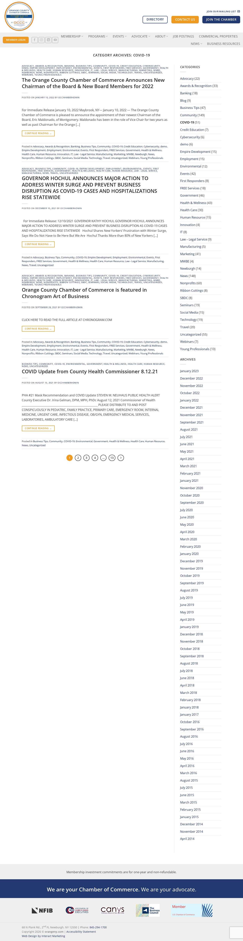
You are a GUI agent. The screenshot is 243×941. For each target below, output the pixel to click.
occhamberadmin (69, 97)
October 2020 (190, 495)
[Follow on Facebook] (35, 40)
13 (112, 458)
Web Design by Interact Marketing (43, 936)
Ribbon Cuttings (70, 72)
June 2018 (187, 678)
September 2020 (192, 503)
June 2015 (187, 795)
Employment (64, 67)
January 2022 (189, 400)
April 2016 (187, 766)
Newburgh (28, 72)
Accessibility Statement (81, 931)
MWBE (156, 70)
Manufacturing (128, 70)
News (195, 44)
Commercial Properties (218, 36)
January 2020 (189, 554)
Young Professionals (48, 74)
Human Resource (63, 70)
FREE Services (133, 67)
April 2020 (187, 532)
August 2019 (189, 590)
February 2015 (190, 809)
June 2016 (187, 751)
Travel (138, 72)
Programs (96, 36)
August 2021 (189, 429)
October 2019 (190, 576)
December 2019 (191, 561)
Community (100, 65)
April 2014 (187, 839)
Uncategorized (153, 72)
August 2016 (189, 736)
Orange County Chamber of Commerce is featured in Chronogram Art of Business (84, 293)
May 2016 (187, 758)
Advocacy (28, 65)
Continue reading (38, 133)
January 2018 (189, 707)
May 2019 (187, 612)
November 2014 (191, 831)
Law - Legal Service (105, 70)
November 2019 (191, 568)
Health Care (44, 70)
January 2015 (189, 817)
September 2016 (192, 729)
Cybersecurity (151, 65)
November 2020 (191, 488)
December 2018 (191, 634)
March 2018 (188, 693)
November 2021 (191, 415)
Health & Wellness (151, 150)
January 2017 (189, 714)
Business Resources (223, 44)
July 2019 (186, 598)
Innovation (82, 70)
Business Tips (84, 65)
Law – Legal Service (193, 239)
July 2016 (186, 744)
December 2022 (191, 378)
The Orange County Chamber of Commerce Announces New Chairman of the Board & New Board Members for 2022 (93, 83)
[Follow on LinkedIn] (48, 40)
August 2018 (189, 663)
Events (98, 67)
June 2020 (187, 517)
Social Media (108, 72)
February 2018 (190, 700)
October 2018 (190, 649)
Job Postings (183, 36)
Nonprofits (51, 72)
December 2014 (191, 824)
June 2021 (187, 444)
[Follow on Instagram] (41, 40)
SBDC (84, 72)
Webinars (27, 74)
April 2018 (187, 685)
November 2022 (191, 386)
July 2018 (186, 671)
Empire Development (42, 67)
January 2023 (189, 371)
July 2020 (186, 510)
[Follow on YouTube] (55, 40)
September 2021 (192, 422)
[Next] (121, 458)
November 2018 (191, 641)
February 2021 (190, 473)
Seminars (93, 72)
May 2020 (187, 524)
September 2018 (192, 656)
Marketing (145, 70)
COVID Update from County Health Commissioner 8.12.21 (90, 371)
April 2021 (187, 459)
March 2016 (188, 773)
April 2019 (187, 620)
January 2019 (189, 627)
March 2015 (188, 802)
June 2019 (187, 605)
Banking (69, 65)
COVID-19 (114, 65)
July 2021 (186, 437)
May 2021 (187, 451)
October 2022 (190, 393)
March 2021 (188, 466)
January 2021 (189, 481)
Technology (125, 72)
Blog (183, 100)
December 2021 (191, 407)
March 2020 (188, 539)
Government (151, 67)
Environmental (82, 67)
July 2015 (186, 788)
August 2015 (189, 780)
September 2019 (192, 583)
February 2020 (190, 546)
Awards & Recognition (49, 65)
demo (25, 67)
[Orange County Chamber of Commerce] (22, 16)
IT (92, 70)
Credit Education (130, 65)
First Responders (113, 67)
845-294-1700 (98, 927)
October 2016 (190, 722)
